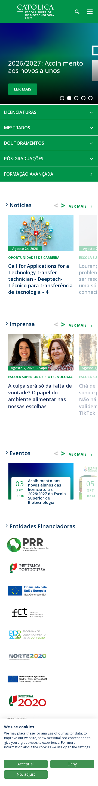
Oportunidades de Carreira (33, 257)
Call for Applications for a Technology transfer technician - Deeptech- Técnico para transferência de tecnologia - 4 (40, 279)
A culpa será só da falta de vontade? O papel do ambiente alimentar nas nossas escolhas (40, 396)
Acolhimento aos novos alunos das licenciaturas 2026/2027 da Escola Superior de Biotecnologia (47, 492)
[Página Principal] (38, 11)
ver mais (78, 206)
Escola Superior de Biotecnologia (40, 377)
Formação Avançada (28, 174)
